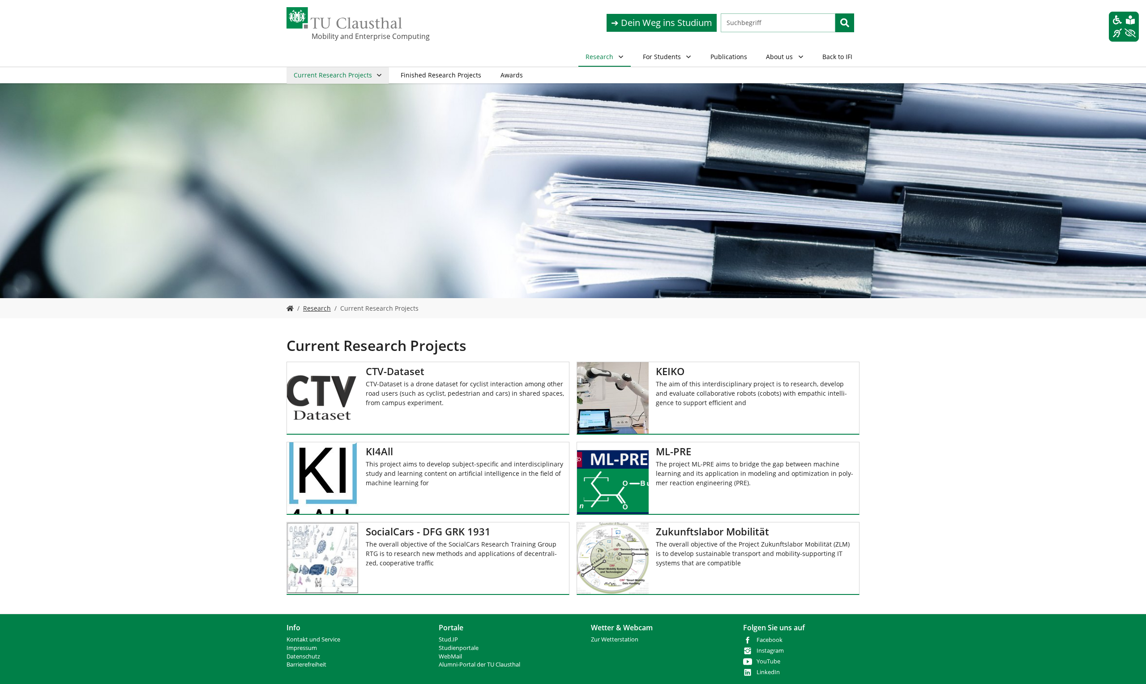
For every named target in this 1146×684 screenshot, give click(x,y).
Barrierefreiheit (306, 664)
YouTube (768, 661)
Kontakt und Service (313, 639)
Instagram (770, 650)
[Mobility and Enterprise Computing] (290, 308)
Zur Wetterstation (614, 639)
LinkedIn (768, 672)
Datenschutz (303, 656)
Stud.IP (448, 639)
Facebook (770, 640)
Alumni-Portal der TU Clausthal (479, 664)
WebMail (450, 656)
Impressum (301, 648)
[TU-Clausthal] (344, 18)
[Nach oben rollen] (1127, 665)
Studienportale (459, 648)
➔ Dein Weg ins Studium (661, 23)
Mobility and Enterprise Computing (356, 36)
